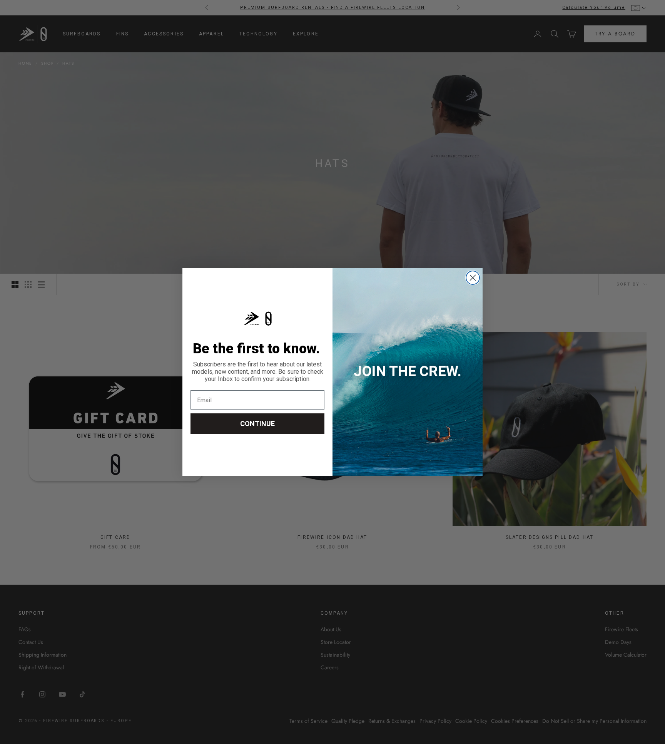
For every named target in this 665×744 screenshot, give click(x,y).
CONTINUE (257, 424)
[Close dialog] (473, 277)
